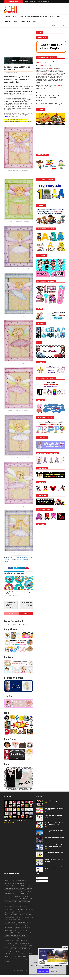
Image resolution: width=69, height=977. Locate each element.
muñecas (22, 930)
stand (6, 951)
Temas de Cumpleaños (19, 17)
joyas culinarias (19, 917)
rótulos (15, 943)
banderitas (17, 885)
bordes (27, 888)
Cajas (58, 17)
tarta (6, 953)
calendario (15, 891)
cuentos (12, 557)
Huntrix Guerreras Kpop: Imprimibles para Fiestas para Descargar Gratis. (42, 1)
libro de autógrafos (23, 922)
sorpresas (13, 948)
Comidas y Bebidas (48, 17)
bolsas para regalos (10, 888)
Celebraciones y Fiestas (34, 17)
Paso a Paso (15, 21)
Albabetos (8, 17)
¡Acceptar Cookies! (43, 971)
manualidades (15, 925)
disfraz (6, 901)
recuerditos (20, 940)
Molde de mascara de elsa (27, 604)
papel (15, 932)
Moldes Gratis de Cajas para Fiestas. (15, 820)
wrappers (27, 959)
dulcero (14, 901)
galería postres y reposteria (11, 906)
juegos (28, 917)
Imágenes (8, 21)
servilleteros (26, 946)
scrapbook (7, 946)
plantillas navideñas (9, 938)
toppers (14, 60)
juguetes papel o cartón (10, 919)
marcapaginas (8, 927)
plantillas (23, 935)
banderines (8, 885)
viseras (19, 959)
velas (13, 959)
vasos (6, 959)
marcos (24, 559)
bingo (26, 885)
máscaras (7, 932)
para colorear (24, 932)
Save (28, 567)
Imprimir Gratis (25, 21)
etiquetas (24, 557)
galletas (7, 909)
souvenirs (23, 948)
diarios (20, 899)
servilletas (17, 946)
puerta (20, 938)
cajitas (6, 891)
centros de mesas (9, 893)
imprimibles (11, 559)
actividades (8, 883)
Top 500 (34, 21)
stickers (13, 951)
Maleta (6, 878)
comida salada (20, 893)
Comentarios (41, 880)
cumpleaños (18, 557)
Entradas (40, 878)
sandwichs (24, 943)
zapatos (7, 961)
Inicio (8, 60)
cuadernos (15, 896)
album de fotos (18, 883)
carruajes (25, 891)
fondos (30, 557)
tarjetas (29, 559)
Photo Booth (8, 880)
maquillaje (25, 925)
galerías (25, 906)
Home (26, 973)
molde (6, 930)
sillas (6, 948)
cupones (23, 896)
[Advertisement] (18, 42)
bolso (20, 888)
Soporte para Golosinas (20, 880)
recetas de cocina (9, 940)
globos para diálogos (25, 909)
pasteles (7, 935)
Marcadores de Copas (17, 878)
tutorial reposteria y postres (19, 956)
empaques (24, 901)
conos (6, 896)
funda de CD (25, 904)
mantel (6, 925)
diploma (28, 899)
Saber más (54, 971)
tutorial (6, 956)
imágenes (26, 914)
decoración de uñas (10, 899)
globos (14, 909)
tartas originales (16, 953)
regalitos (7, 943)
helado (22, 912)
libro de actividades (10, 922)
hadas (5, 559)
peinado (16, 935)
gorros (6, 912)
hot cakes (7, 914)
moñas (14, 930)
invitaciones (18, 559)
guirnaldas (14, 912)
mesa (26, 927)
